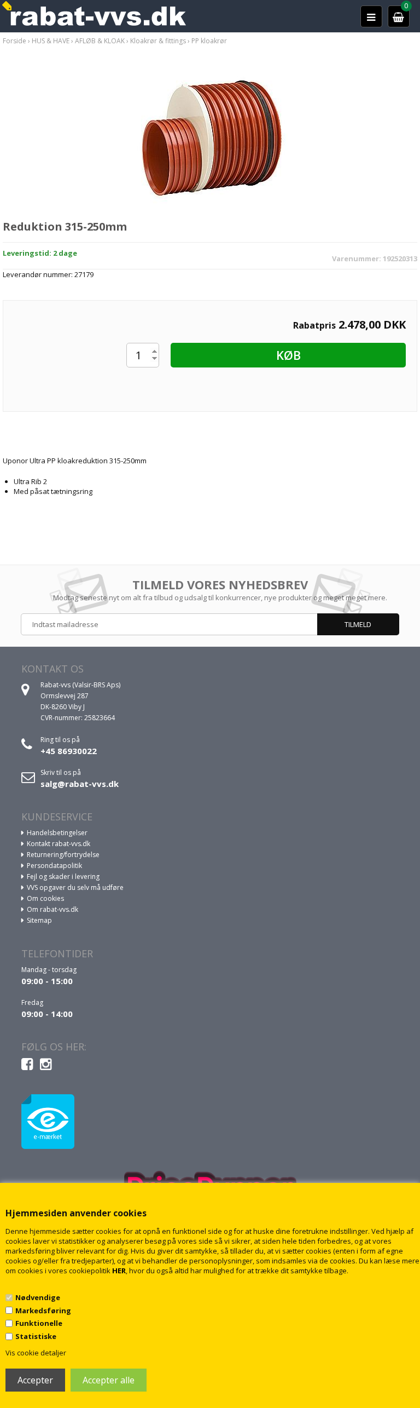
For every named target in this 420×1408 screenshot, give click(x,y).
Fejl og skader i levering (63, 876)
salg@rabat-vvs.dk (79, 783)
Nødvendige (37, 1297)
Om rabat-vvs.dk (52, 909)
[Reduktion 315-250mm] (210, 140)
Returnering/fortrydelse (63, 854)
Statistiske (35, 1336)
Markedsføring (43, 1310)
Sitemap (39, 920)
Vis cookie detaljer (35, 1353)
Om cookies (45, 898)
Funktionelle (38, 1323)
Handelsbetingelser (57, 832)
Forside (14, 40)
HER (119, 1270)
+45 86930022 (68, 750)
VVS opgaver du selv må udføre (75, 887)
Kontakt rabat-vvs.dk (58, 843)
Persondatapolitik (54, 865)
